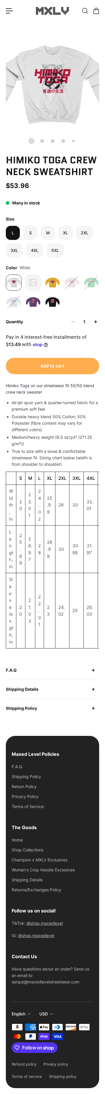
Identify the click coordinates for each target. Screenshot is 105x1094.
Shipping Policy (21, 708)
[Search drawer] (84, 10)
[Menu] (9, 11)
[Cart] (96, 10)
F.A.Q (11, 670)
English (18, 1013)
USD (43, 1013)
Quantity (14, 321)
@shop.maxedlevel (45, 923)
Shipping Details (22, 689)
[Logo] (52, 10)
